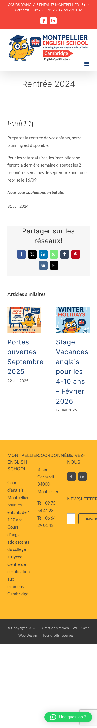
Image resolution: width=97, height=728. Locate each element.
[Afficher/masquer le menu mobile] (87, 63)
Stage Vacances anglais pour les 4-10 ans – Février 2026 (72, 371)
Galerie (24, 320)
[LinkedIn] (82, 476)
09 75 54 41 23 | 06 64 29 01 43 (58, 10)
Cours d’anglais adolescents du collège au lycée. (18, 541)
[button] (68, 717)
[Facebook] (71, 476)
